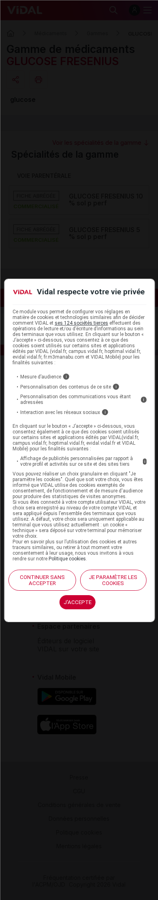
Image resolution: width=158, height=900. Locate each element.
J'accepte (78, 602)
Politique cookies (67, 559)
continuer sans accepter (42, 580)
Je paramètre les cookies (113, 580)
